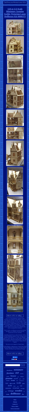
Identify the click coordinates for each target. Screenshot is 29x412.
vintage (11, 391)
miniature (18, 369)
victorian (16, 388)
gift (5, 391)
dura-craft (12, 383)
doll (17, 372)
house (13, 376)
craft (18, 386)
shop (18, 376)
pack (23, 383)
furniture (10, 373)
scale (19, 383)
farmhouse (9, 370)
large (14, 386)
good (8, 376)
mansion (8, 388)
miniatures (21, 380)
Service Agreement (15, 408)
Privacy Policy (15, 406)
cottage (22, 388)
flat (23, 394)
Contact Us (15, 404)
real (21, 386)
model (13, 380)
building (21, 373)
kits (24, 391)
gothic (20, 378)
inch (17, 380)
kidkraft (21, 376)
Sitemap (15, 401)
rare (23, 378)
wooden (18, 390)
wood (16, 378)
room (7, 394)
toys (6, 383)
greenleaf (9, 378)
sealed (7, 380)
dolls (10, 385)
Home (15, 399)
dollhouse (16, 393)
